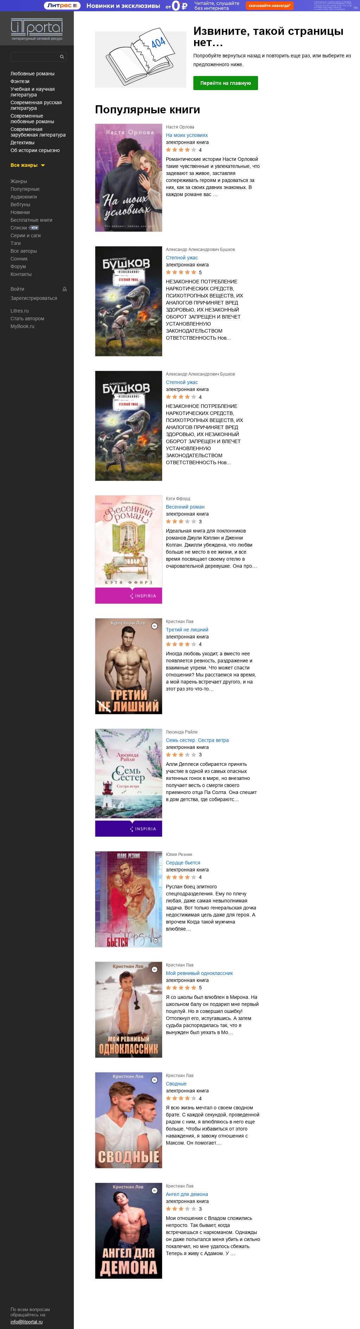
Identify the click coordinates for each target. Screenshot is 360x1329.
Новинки (20, 212)
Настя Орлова (180, 127)
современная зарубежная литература (38, 132)
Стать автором (27, 318)
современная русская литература (36, 105)
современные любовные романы (32, 118)
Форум (18, 266)
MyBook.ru (22, 326)
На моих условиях (187, 135)
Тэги (16, 243)
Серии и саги (26, 235)
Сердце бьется (183, 862)
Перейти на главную (225, 83)
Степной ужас (182, 257)
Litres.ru (20, 311)
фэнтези (20, 81)
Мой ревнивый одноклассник (199, 973)
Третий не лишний (187, 629)
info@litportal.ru (27, 1321)
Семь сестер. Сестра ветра (197, 740)
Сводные (176, 1083)
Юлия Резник (179, 854)
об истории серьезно (35, 150)
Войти (17, 289)
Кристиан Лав (179, 621)
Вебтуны (20, 204)
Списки (19, 228)
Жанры (19, 181)
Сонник (19, 259)
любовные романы (32, 73)
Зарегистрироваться (34, 298)
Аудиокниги (24, 197)
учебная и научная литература (33, 91)
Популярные (25, 189)
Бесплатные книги (31, 220)
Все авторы (24, 251)
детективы (22, 142)
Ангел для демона (187, 1194)
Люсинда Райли (182, 732)
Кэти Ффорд (178, 498)
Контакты (21, 274)
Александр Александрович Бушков (200, 249)
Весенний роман (185, 507)
